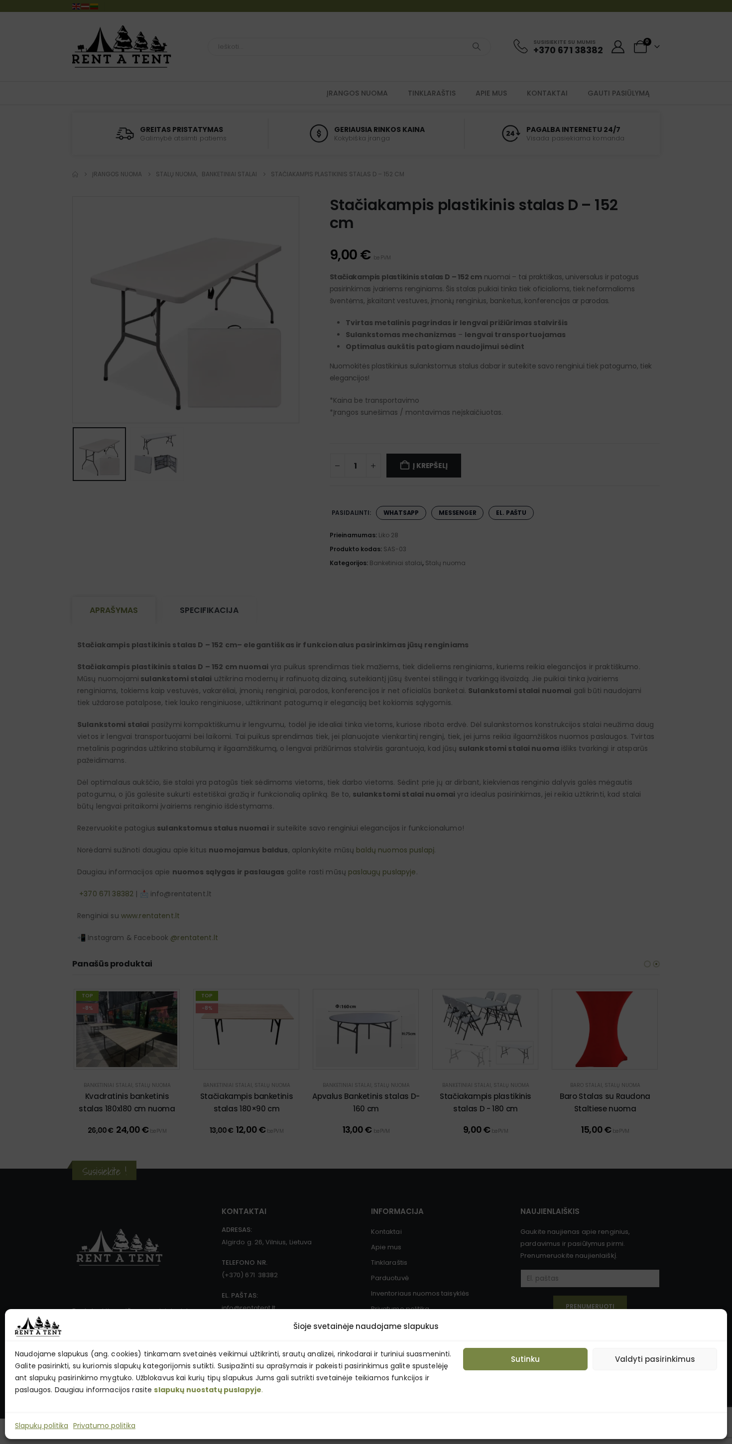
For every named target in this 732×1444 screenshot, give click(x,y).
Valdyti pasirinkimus (655, 1359)
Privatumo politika (104, 1426)
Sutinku (525, 1359)
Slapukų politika (41, 1426)
